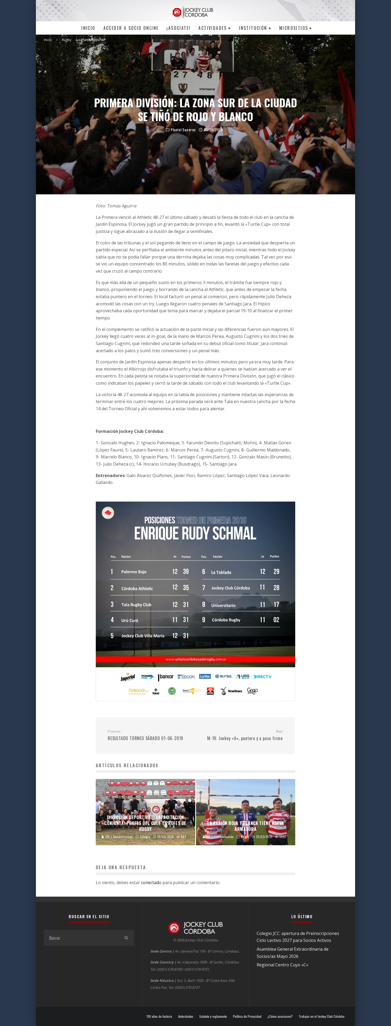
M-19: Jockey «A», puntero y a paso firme (245, 735)
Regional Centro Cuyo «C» (282, 965)
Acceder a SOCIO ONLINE (131, 28)
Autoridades (185, 1016)
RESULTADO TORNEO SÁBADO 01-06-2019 (145, 735)
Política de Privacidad (247, 1016)
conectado (151, 882)
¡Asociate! (178, 28)
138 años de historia (159, 1016)
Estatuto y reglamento (213, 1016)
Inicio (88, 28)
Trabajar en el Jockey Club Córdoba (321, 1016)
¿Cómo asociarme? (280, 1016)
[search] (126, 938)
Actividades (212, 28)
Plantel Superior (183, 129)
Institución (253, 28)
